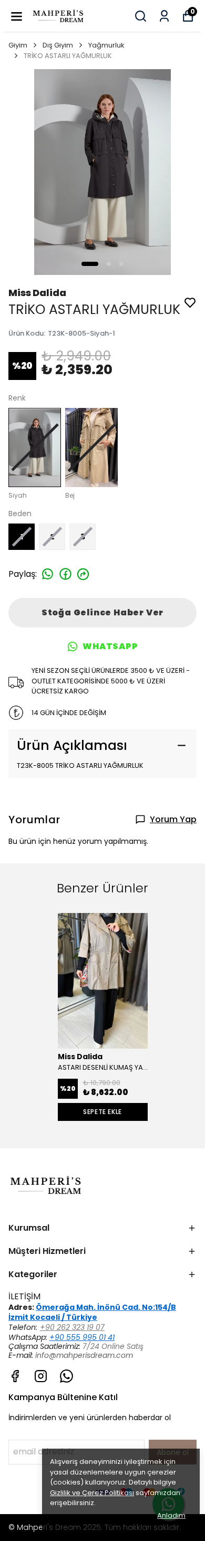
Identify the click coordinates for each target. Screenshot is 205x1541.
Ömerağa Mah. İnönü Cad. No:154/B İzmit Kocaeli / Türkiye (92, 1312)
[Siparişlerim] (164, 16)
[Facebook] (15, 1376)
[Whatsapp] (66, 1376)
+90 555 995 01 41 (82, 1337)
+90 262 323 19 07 (72, 1327)
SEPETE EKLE (102, 1111)
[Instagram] (40, 1376)
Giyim (17, 45)
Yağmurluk (106, 45)
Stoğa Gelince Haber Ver (102, 612)
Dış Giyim (58, 45)
